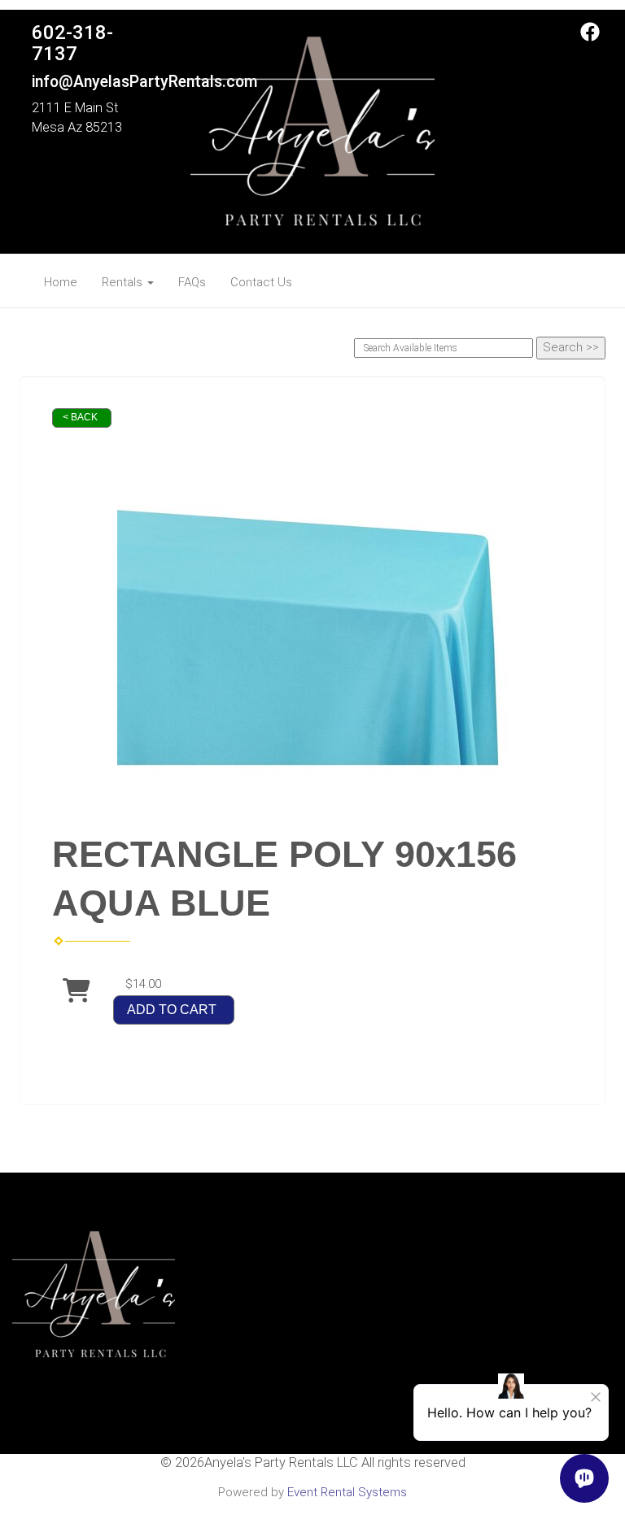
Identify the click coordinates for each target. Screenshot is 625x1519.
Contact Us (261, 282)
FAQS (236, 1311)
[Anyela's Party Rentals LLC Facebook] (590, 37)
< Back (80, 417)
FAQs (192, 282)
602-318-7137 (72, 43)
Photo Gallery (236, 1345)
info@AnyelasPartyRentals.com (145, 81)
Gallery (236, 1363)
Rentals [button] (124, 282)
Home (60, 282)
